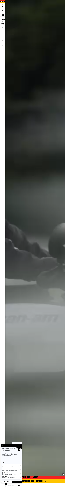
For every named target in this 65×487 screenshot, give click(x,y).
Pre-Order (18, 485)
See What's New (11, 485)
